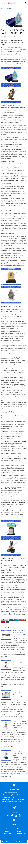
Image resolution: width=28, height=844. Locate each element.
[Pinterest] (16, 815)
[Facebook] (12, 815)
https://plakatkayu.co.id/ (7, 412)
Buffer (7, 621)
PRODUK (6, 831)
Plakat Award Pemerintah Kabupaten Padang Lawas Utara (19, 663)
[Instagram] (8, 815)
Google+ (24, 619)
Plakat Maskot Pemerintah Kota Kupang (17, 753)
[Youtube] (20, 815)
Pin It (3, 621)
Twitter (17, 619)
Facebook (12, 619)
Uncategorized (8, 8)
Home (2, 8)
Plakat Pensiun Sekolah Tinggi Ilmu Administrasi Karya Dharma (20, 723)
